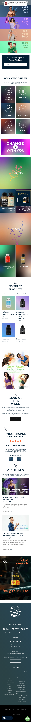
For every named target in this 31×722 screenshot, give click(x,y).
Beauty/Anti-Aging (22, 671)
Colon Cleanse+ (21, 339)
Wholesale (9, 690)
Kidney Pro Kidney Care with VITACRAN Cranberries (22, 315)
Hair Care (21, 683)
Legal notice (20, 711)
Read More (6, 511)
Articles (9, 688)
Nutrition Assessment (9, 694)
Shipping (9, 692)
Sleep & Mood (21, 687)
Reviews (9, 686)
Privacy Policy (19, 718)
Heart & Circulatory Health (21, 692)
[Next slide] (19, 459)
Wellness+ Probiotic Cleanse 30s (8, 314)
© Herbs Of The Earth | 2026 (15, 707)
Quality (9, 684)
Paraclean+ (6, 339)
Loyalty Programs (9, 682)
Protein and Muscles (22, 695)
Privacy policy (16, 709)
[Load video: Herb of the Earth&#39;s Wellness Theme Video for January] (15, 147)
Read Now (15, 419)
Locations (9, 680)
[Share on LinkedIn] (10, 501)
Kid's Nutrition (22, 697)
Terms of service (24, 709)
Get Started (15, 661)
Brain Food (22, 681)
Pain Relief (22, 689)
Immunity (21, 673)
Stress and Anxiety (21, 685)
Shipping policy (13, 711)
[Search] (5, 64)
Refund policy (8, 709)
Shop (9, 678)
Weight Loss (22, 679)
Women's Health (22, 701)
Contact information (16, 714)
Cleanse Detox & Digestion (20, 676)
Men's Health (22, 699)
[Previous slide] (11, 459)
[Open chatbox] (27, 718)
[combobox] (15, 64)
